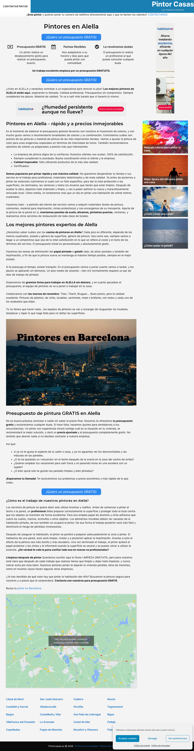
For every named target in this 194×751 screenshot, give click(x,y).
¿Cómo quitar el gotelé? (158, 245)
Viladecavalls (48, 706)
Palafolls (112, 729)
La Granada (47, 722)
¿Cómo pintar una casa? (159, 213)
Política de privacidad (161, 745)
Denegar (152, 738)
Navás (111, 699)
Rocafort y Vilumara (86, 729)
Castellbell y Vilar (50, 714)
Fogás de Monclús (51, 729)
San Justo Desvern (51, 699)
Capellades (13, 729)
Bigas (110, 714)
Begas (10, 714)
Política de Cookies (110, 746)
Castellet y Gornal (17, 706)
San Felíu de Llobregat (87, 714)
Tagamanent (115, 706)
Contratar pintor (15, 6)
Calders (78, 699)
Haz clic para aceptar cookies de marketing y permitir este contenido (71, 641)
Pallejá (111, 722)
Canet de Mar (82, 722)
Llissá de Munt (15, 699)
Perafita (78, 706)
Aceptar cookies (128, 738)
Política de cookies (142, 745)
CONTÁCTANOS (158, 14)
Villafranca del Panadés (20, 722)
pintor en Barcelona (29, 588)
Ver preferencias (177, 738)
